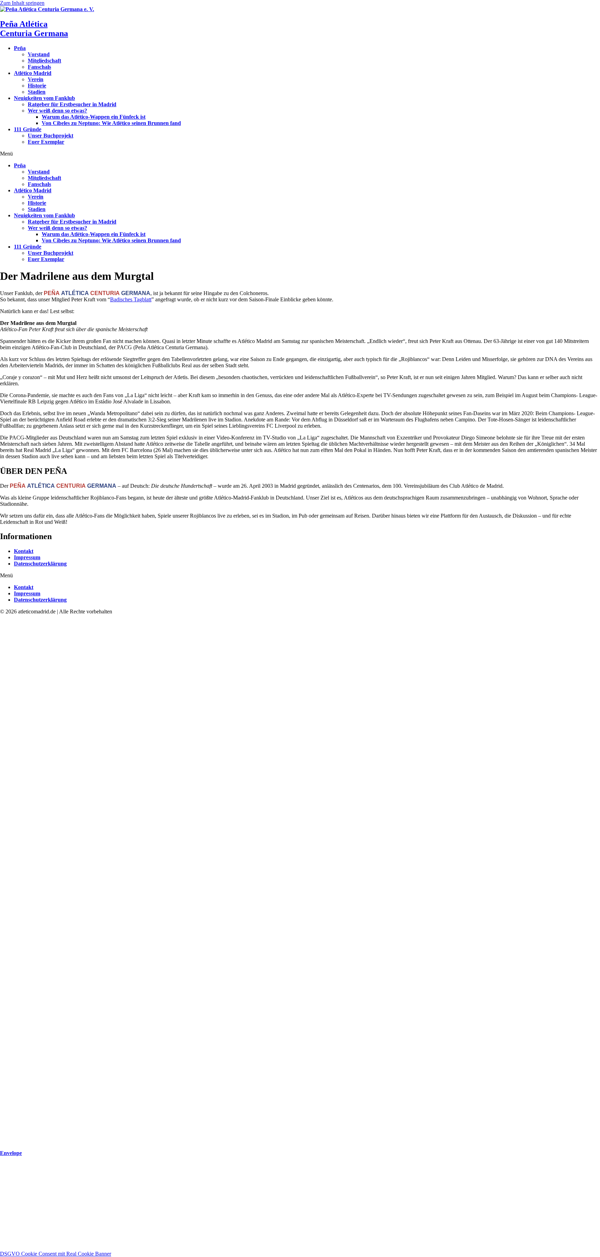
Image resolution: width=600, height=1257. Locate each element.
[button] (300, 154)
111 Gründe (27, 129)
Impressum (27, 557)
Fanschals (39, 67)
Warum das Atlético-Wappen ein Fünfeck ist (93, 117)
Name (7, 1213)
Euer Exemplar (46, 142)
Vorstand (39, 54)
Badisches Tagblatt (130, 299)
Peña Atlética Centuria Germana (34, 28)
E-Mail (8, 1220)
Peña (20, 48)
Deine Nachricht (19, 1240)
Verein (35, 79)
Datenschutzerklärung (40, 564)
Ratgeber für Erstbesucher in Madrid (72, 104)
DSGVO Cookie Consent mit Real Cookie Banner (55, 1254)
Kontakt (23, 551)
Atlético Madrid (32, 73)
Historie (37, 86)
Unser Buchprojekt (50, 136)
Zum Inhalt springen (22, 3)
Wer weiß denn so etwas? (57, 111)
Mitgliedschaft (44, 61)
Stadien (36, 92)
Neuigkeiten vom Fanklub (44, 98)
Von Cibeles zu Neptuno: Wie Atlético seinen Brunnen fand (111, 123)
